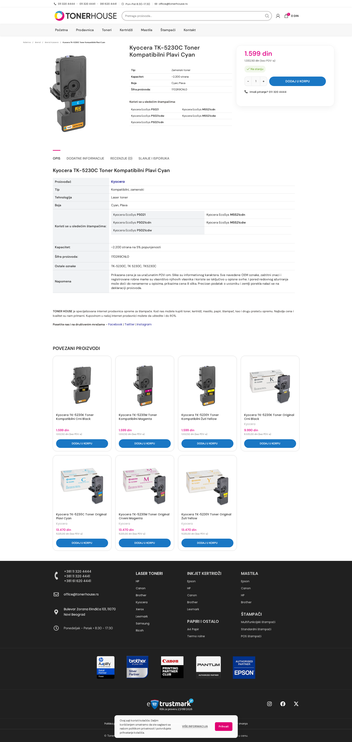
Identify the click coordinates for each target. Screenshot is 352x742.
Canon (140, 588)
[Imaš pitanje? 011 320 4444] (246, 91)
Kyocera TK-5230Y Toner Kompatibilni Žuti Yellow (200, 417)
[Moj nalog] (278, 16)
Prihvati (224, 726)
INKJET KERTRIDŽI (204, 573)
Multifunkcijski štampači (258, 622)
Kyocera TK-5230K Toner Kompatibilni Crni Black (75, 417)
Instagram (144, 324)
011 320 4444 (66, 3)
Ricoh (140, 630)
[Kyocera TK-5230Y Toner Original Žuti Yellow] (207, 485)
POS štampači (251, 636)
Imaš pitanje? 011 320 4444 (268, 92)
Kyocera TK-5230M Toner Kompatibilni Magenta (138, 417)
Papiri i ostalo (203, 621)
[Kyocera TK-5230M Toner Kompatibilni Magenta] (145, 385)
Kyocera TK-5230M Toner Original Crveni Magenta (144, 516)
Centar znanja (239, 723)
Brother (141, 595)
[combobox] (197, 16)
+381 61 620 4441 (77, 581)
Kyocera (118, 181)
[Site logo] (86, 16)
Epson (191, 581)
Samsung (142, 623)
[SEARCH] (267, 16)
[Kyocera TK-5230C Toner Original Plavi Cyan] (82, 485)
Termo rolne (196, 636)
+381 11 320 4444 (77, 571)
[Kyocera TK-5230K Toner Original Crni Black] (270, 385)
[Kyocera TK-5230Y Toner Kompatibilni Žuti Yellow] (207, 385)
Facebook (115, 324)
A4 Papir (193, 629)
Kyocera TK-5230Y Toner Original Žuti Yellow (206, 516)
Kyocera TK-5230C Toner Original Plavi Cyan (81, 516)
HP (137, 581)
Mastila (249, 573)
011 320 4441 (87, 3)
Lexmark (142, 616)
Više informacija (195, 726)
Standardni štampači (256, 629)
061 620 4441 (108, 3)
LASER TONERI (149, 573)
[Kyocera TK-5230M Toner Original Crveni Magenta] (145, 485)
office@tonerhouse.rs (173, 3)
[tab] (56, 156)
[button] (82, 443)
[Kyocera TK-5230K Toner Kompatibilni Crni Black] (82, 385)
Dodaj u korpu (297, 81)
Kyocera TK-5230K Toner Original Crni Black (269, 417)
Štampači (251, 614)
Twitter (130, 324)
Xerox (140, 609)
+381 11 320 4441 (77, 576)
